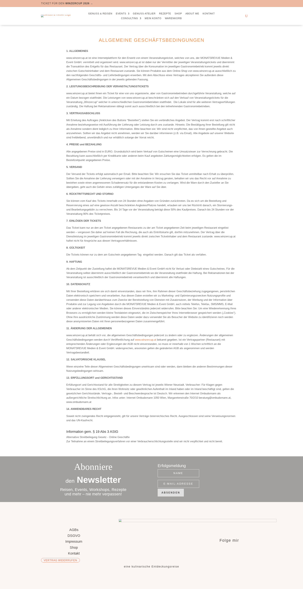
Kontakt (209, 13)
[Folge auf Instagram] (253, 3)
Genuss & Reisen (100, 13)
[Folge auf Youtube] (259, 3)
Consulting (129, 18)
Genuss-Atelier (144, 13)
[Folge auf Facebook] (246, 3)
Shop (178, 13)
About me (192, 13)
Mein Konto (153, 18)
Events (121, 13)
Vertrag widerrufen (60, 560)
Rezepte (165, 13)
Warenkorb (173, 18)
